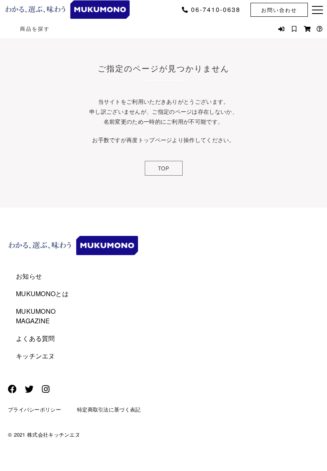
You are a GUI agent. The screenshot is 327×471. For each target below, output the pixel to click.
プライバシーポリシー (34, 409)
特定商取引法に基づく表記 (109, 409)
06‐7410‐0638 (215, 9)
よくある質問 (35, 338)
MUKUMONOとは (42, 293)
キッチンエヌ (35, 355)
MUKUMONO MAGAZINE (35, 316)
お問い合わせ (279, 10)
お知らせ (29, 276)
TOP (163, 168)
